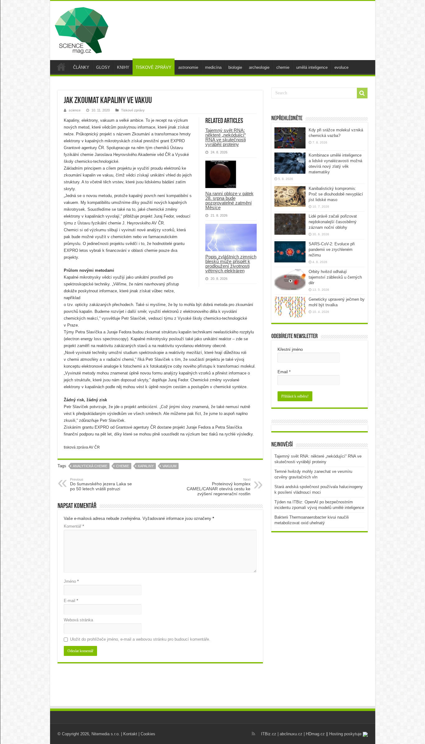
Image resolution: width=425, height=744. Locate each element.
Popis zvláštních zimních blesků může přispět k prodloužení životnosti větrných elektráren (230, 263)
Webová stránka (78, 620)
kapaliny (146, 466)
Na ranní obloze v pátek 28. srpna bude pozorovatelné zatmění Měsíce (229, 200)
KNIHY (123, 67)
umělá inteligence (312, 67)
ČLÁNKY (81, 67)
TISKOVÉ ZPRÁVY (153, 67)
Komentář (74, 526)
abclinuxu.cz (291, 734)
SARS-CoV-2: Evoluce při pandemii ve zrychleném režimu (332, 249)
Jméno (71, 581)
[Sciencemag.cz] (81, 29)
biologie (235, 67)
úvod (61, 66)
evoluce (341, 67)
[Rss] (253, 733)
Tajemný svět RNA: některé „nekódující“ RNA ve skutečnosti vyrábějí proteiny (225, 137)
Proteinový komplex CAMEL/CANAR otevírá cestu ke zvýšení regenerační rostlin (218, 487)
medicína (213, 67)
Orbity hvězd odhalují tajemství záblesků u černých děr (335, 277)
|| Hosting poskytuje (344, 734)
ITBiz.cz (268, 734)
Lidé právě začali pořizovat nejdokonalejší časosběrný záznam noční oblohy (333, 222)
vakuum (169, 466)
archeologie (259, 67)
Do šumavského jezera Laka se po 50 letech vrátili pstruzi (101, 484)
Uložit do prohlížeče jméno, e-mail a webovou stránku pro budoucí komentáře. (140, 639)
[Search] (362, 93)
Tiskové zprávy (133, 110)
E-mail (71, 600)
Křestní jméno (290, 349)
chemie (282, 67)
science (75, 110)
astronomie (188, 67)
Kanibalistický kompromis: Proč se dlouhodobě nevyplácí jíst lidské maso (336, 194)
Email (284, 372)
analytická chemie (90, 466)
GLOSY (103, 67)
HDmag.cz (315, 734)
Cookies (148, 734)
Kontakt (130, 734)
